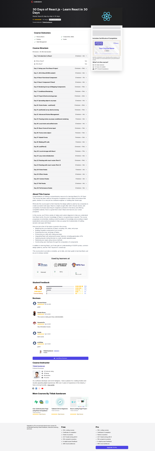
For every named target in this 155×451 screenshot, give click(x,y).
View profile (51, 385)
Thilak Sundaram (47, 22)
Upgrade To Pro (112, 447)
